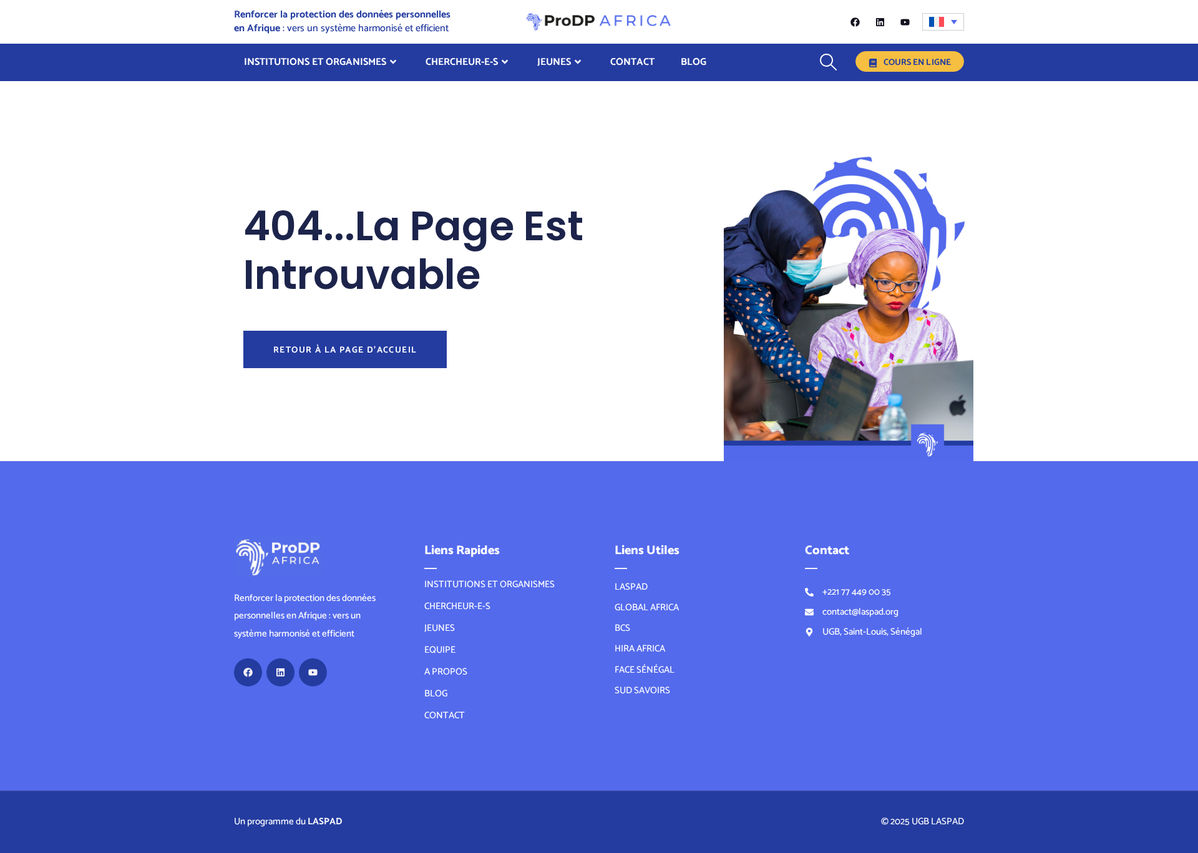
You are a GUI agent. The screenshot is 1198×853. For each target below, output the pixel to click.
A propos (445, 672)
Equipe (439, 650)
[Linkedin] (880, 22)
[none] (943, 22)
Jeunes (554, 62)
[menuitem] (943, 22)
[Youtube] (905, 22)
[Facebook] (855, 22)
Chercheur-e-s (462, 62)
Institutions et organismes (315, 62)
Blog (693, 62)
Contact (632, 62)
